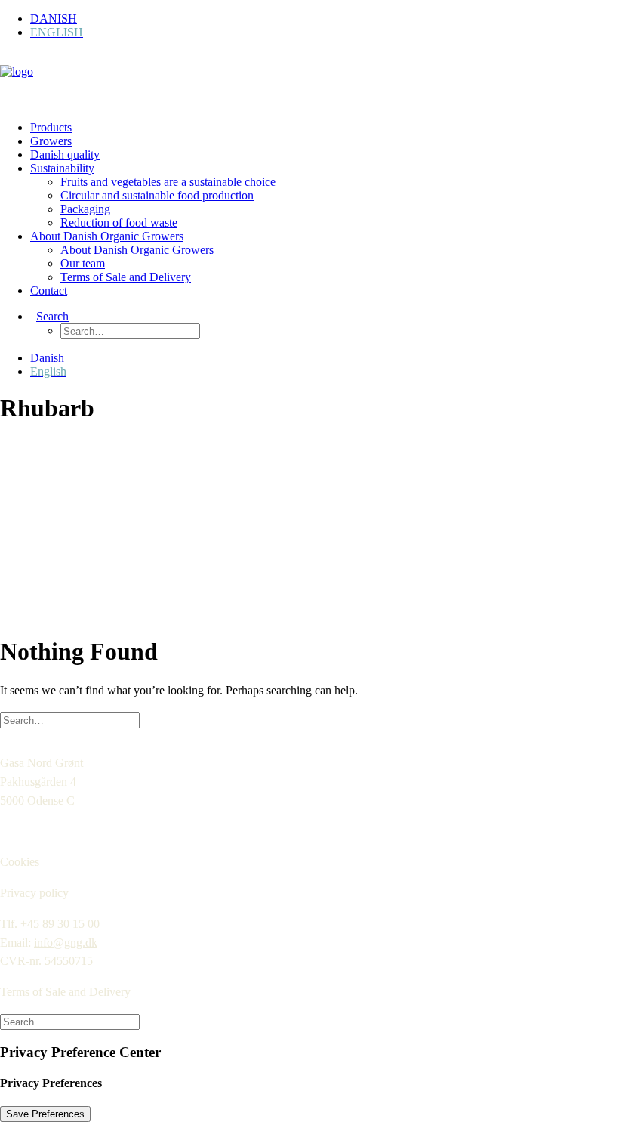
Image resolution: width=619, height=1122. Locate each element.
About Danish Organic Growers (106, 236)
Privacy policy (34, 892)
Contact (48, 290)
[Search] (70, 719)
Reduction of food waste (118, 222)
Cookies (19, 861)
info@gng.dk (65, 942)
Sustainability (62, 168)
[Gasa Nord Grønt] (309, 80)
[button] (49, 316)
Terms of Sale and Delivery (125, 276)
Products (51, 127)
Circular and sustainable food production (157, 195)
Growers (51, 140)
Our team (82, 263)
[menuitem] (324, 19)
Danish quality (65, 154)
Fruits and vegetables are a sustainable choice (168, 181)
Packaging (85, 208)
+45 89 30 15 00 (60, 923)
